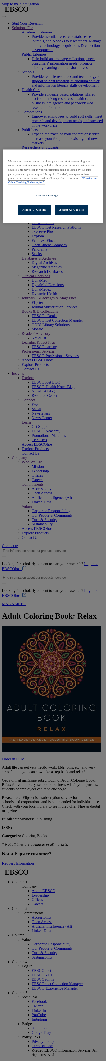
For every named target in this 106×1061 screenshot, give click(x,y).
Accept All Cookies (71, 209)
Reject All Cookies (34, 209)
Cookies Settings (47, 195)
